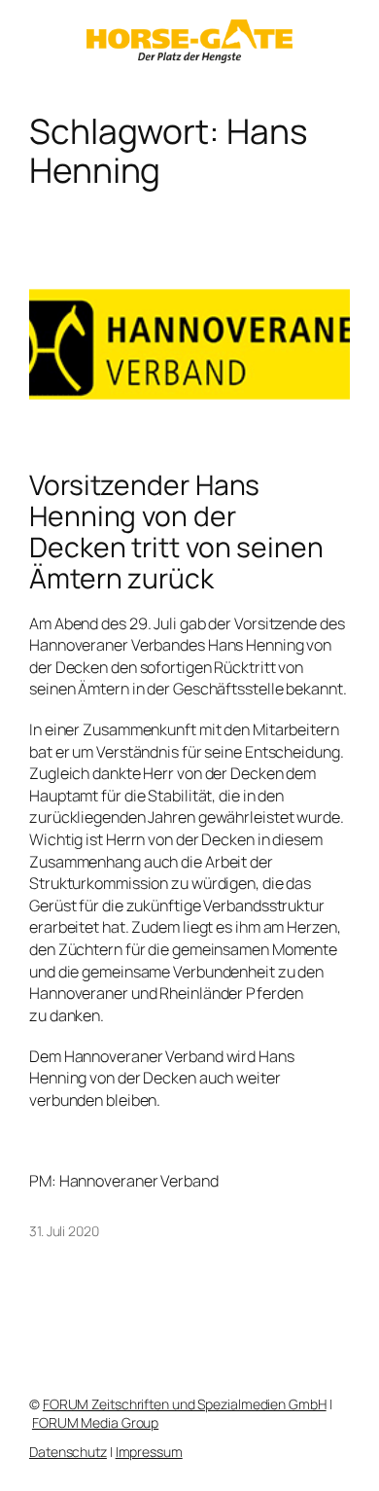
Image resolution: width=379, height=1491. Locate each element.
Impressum (149, 1451)
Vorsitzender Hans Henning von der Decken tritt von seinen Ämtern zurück (176, 531)
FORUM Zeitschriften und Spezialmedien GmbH (185, 1404)
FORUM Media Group (95, 1422)
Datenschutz (68, 1451)
